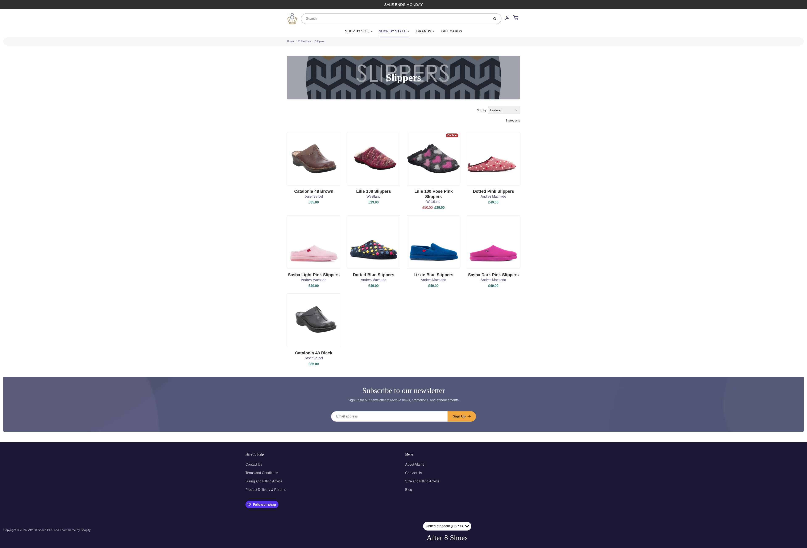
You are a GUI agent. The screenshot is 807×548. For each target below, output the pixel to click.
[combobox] (395, 18)
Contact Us (253, 464)
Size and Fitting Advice (422, 481)
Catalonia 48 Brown (313, 191)
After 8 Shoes (37, 530)
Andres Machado (493, 196)
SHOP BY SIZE (357, 31)
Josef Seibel (314, 196)
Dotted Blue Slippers (373, 274)
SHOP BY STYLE (392, 31)
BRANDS (423, 31)
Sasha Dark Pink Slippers (493, 274)
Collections (304, 41)
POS (50, 530)
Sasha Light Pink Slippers (314, 274)
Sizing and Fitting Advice (263, 481)
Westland (374, 196)
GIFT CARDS (451, 31)
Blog (408, 489)
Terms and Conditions (261, 473)
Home (290, 41)
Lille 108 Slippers (373, 191)
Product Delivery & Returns (265, 489)
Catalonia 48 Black (313, 353)
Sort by (482, 110)
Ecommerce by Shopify (75, 530)
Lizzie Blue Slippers (433, 274)
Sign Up (459, 416)
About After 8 (414, 464)
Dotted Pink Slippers (493, 191)
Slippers (319, 41)
